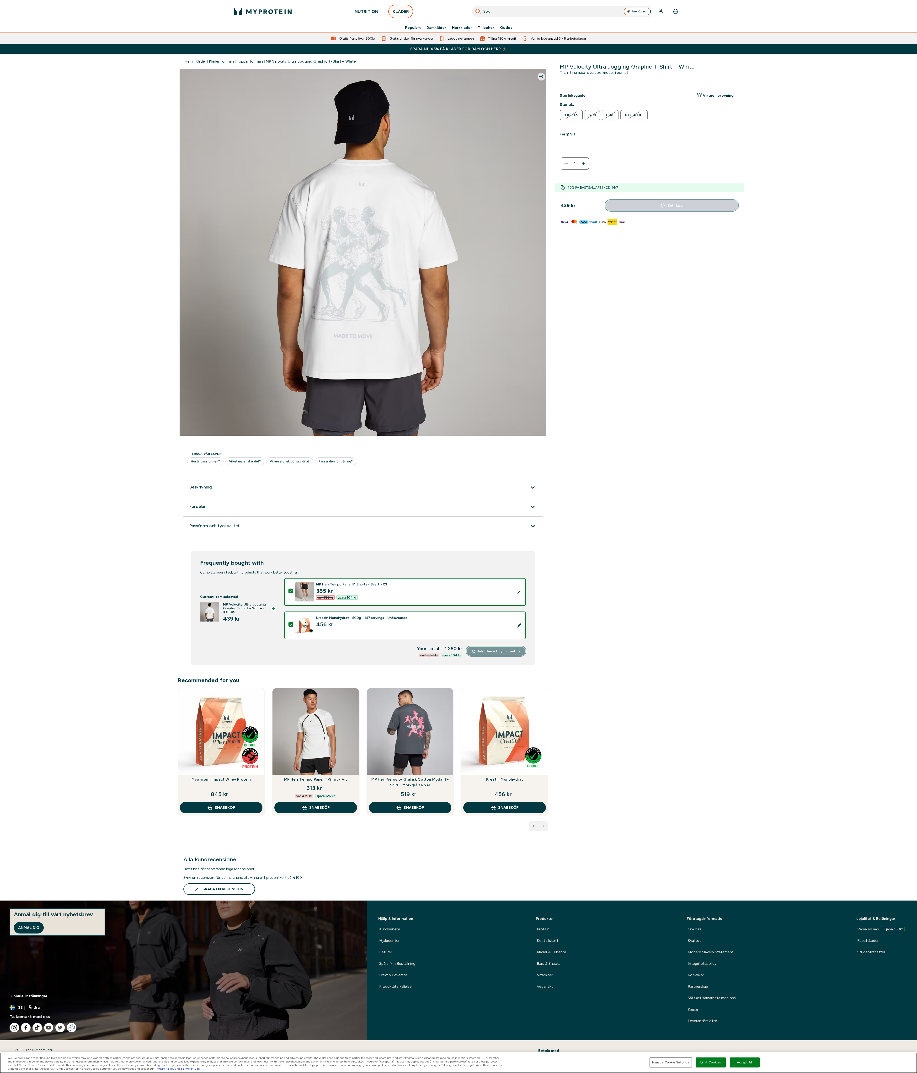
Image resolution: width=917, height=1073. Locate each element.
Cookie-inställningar (29, 996)
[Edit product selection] (519, 592)
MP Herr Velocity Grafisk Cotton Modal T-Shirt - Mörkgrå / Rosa (410, 782)
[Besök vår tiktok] (37, 1027)
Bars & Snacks (548, 963)
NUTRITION (366, 11)
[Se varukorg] (675, 11)
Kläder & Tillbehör (551, 952)
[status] (574, 163)
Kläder (201, 61)
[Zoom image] (541, 76)
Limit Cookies (710, 1062)
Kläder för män (221, 61)
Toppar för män (250, 61)
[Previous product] (533, 826)
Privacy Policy (164, 1068)
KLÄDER (401, 11)
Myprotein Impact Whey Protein (221, 779)
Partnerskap (698, 986)
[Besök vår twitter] (60, 1027)
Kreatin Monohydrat (504, 779)
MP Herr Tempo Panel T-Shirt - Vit (315, 779)
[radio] (571, 115)
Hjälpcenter (389, 941)
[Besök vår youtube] (48, 1027)
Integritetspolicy (702, 963)
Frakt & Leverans (393, 975)
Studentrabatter (871, 952)
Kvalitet (694, 941)
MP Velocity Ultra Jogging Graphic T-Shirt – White (311, 61)
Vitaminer (545, 975)
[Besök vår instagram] (14, 1027)
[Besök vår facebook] (26, 1027)
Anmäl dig (28, 928)
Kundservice (389, 929)
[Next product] (543, 826)
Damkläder (436, 28)
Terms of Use (190, 1068)
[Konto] (661, 11)
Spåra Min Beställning (397, 963)
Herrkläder (462, 28)
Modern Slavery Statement (711, 952)
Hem (188, 61)
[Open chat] (71, 1027)
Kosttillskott (547, 941)
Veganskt (545, 986)
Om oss (694, 929)
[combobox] (562, 11)
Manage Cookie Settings (670, 1062)
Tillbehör (486, 28)
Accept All (744, 1062)
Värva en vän (880, 929)
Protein (543, 929)
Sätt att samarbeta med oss (712, 998)
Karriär (693, 1009)
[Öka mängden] (583, 163)
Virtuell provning (718, 95)
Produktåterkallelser (396, 986)
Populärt (413, 28)
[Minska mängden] (566, 163)
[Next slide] (547, 762)
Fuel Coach (639, 11)
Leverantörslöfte (702, 1021)
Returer (385, 952)
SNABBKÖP (225, 807)
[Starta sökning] (478, 11)
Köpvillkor (696, 975)
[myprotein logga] (263, 11)
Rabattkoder (868, 941)
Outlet (506, 28)
